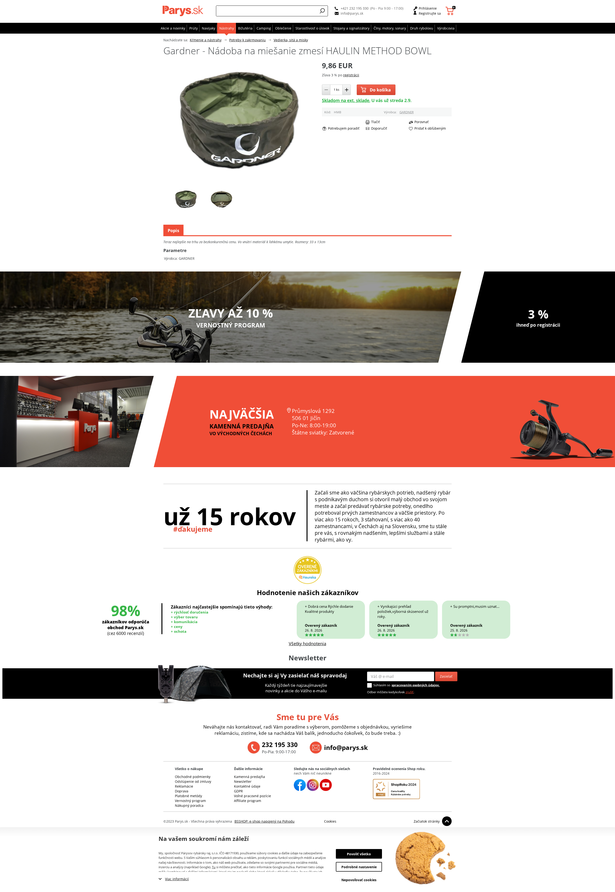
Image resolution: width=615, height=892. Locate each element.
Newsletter (243, 781)
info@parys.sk (352, 13)
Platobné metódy (188, 796)
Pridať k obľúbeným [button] (430, 128)
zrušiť (409, 692)
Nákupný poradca (189, 805)
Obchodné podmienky (192, 776)
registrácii (351, 75)
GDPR (238, 791)
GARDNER (407, 112)
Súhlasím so (381, 685)
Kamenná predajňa (249, 776)
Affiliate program (247, 800)
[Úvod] (184, 10)
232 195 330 (280, 744)
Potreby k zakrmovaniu (247, 40)
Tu (213, 867)
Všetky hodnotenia (307, 643)
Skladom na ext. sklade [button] (345, 100)
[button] (322, 10)
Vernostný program (190, 800)
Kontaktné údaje (247, 786)
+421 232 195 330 (355, 8)
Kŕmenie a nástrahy (205, 40)
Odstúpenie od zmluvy (193, 781)
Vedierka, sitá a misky (291, 40)
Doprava (181, 791)
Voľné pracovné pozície (252, 796)
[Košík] (450, 11)
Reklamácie (184, 786)
